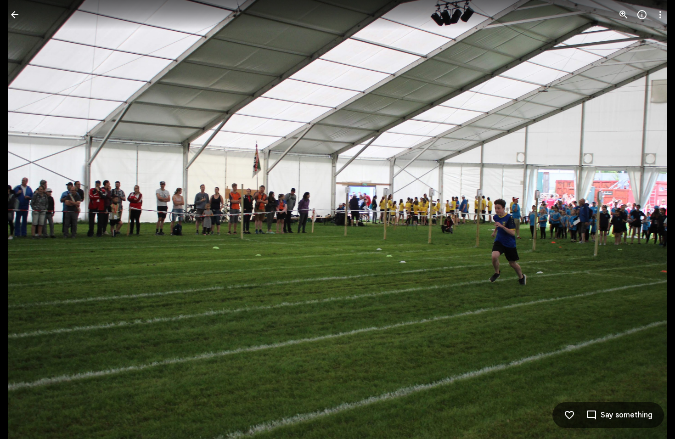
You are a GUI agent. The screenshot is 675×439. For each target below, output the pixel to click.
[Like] (569, 415)
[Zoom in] (623, 15)
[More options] (660, 15)
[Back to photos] (15, 15)
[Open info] (642, 15)
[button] (26, 219)
